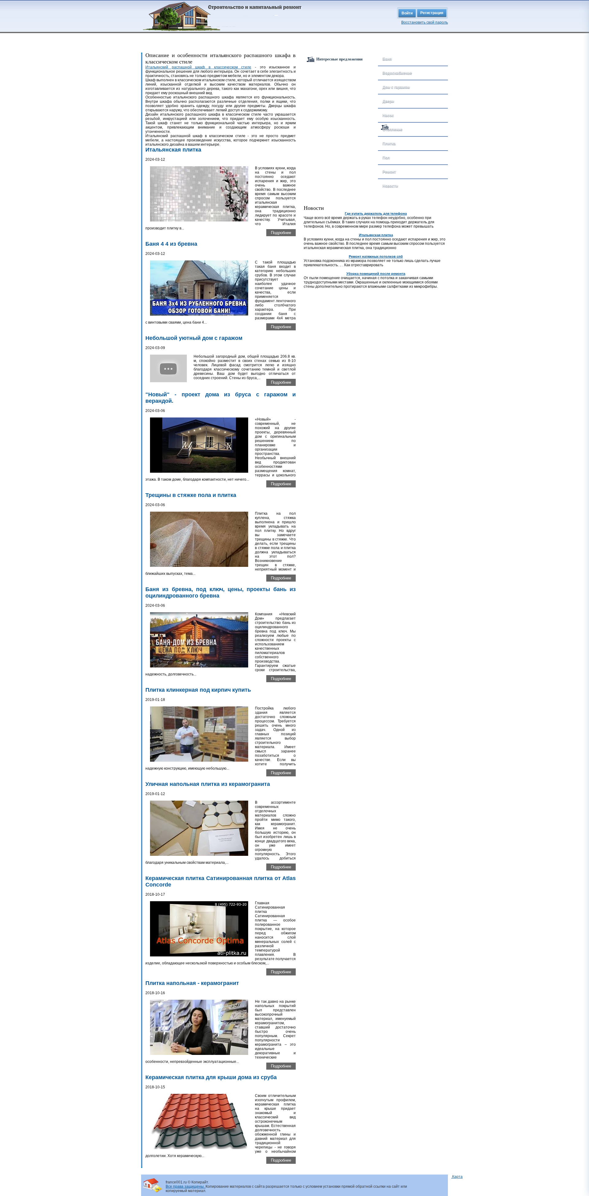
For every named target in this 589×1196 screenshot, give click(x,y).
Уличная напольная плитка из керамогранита (207, 784)
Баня (387, 59)
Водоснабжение (397, 73)
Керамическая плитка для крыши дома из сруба (211, 1077)
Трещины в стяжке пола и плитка (190, 495)
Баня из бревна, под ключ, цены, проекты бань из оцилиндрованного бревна (220, 592)
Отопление (392, 129)
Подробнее (281, 232)
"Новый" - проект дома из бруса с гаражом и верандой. (220, 397)
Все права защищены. (186, 1186)
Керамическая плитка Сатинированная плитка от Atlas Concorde (220, 881)
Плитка (389, 143)
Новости (390, 186)
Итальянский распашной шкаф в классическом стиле (198, 67)
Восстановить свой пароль (424, 22)
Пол (386, 158)
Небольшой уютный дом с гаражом (193, 338)
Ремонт (389, 172)
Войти (407, 13)
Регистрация (431, 13)
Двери (388, 101)
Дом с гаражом (396, 87)
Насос (388, 115)
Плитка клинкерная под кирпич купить (198, 690)
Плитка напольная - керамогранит (192, 983)
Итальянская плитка (173, 150)
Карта (457, 1177)
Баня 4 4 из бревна (171, 244)
